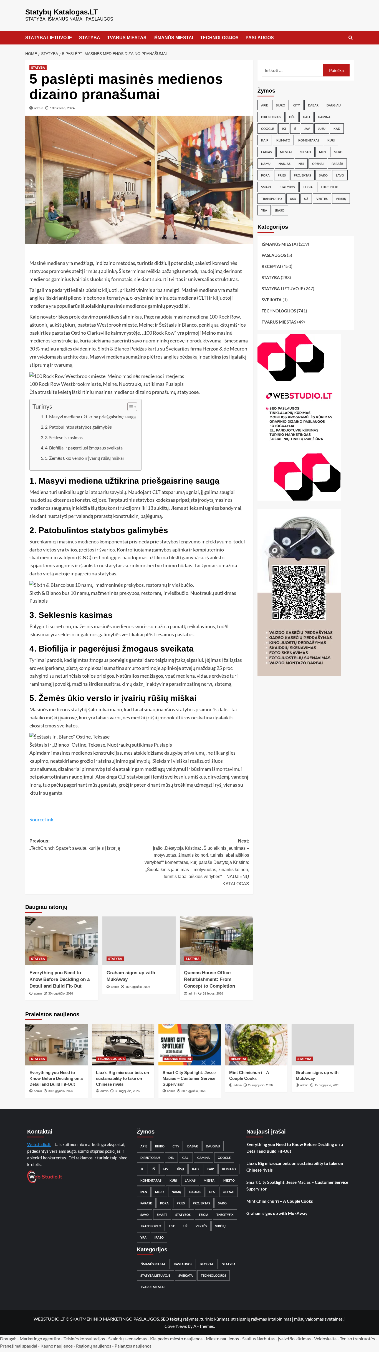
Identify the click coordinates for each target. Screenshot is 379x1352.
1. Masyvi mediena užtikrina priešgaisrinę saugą (90, 416)
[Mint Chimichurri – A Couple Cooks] (256, 1044)
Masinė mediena (47, 263)
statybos (287, 187)
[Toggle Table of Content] (129, 406)
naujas (284, 163)
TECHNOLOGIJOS (219, 37)
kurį (331, 140)
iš (295, 128)
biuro (280, 105)
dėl (292, 117)
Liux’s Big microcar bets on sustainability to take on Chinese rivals (122, 1078)
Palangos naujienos (133, 1345)
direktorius (271, 117)
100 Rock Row (224, 317)
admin (38, 108)
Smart (266, 187)
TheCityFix (329, 187)
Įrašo (279, 210)
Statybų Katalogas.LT (61, 12)
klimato (283, 140)
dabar (313, 105)
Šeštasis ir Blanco (178, 325)
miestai (286, 152)
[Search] (350, 38)
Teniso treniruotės (357, 1338)
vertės (322, 198)
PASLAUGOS (260, 37)
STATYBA (89, 37)
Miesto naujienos (222, 1338)
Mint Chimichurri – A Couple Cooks (279, 1201)
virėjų (341, 198)
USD (293, 198)
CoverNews (176, 1326)
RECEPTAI (271, 266)
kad (336, 128)
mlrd (338, 152)
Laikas (266, 152)
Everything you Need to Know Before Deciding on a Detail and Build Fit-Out (59, 979)
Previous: (74, 845)
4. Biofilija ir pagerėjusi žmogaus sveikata (84, 447)
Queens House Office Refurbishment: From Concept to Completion (209, 979)
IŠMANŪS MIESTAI (173, 37)
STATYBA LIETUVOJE (48, 37)
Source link (41, 819)
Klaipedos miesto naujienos (176, 1338)
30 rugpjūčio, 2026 (60, 993)
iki (284, 128)
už (306, 198)
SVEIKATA (272, 299)
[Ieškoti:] (293, 70)
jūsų (321, 128)
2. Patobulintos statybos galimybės (78, 426)
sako (323, 175)
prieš (282, 175)
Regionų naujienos (93, 1345)
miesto (305, 152)
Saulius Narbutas (258, 1338)
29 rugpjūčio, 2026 (260, 1085)
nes (301, 163)
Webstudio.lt (39, 1144)
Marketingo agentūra (40, 1338)
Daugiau (334, 105)
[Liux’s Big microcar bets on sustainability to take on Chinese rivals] (123, 1044)
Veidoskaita (325, 1338)
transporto (271, 198)
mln (322, 152)
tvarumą (63, 365)
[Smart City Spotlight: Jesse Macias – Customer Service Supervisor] (189, 1044)
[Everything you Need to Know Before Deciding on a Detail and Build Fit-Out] (61, 940)
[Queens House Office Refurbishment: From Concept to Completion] (216, 940)
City (296, 105)
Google (267, 128)
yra (264, 210)
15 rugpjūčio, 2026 (137, 986)
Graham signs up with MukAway (276, 1213)
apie (264, 105)
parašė (337, 163)
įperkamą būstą (61, 668)
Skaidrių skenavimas (127, 1338)
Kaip (264, 140)
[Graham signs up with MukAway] (139, 940)
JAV (307, 128)
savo (340, 175)
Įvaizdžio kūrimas (294, 1338)
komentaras (308, 140)
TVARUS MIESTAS (126, 37)
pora (265, 175)
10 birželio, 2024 (62, 108)
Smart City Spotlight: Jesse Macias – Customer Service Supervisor (189, 1078)
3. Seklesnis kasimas (64, 437)
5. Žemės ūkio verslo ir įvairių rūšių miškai (84, 458)
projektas (302, 175)
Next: (197, 862)
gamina (324, 117)
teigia (308, 187)
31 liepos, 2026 (213, 993)
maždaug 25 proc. (215, 668)
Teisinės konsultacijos (84, 1338)
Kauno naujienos (57, 1345)
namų (266, 163)
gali (306, 117)
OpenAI (318, 163)
